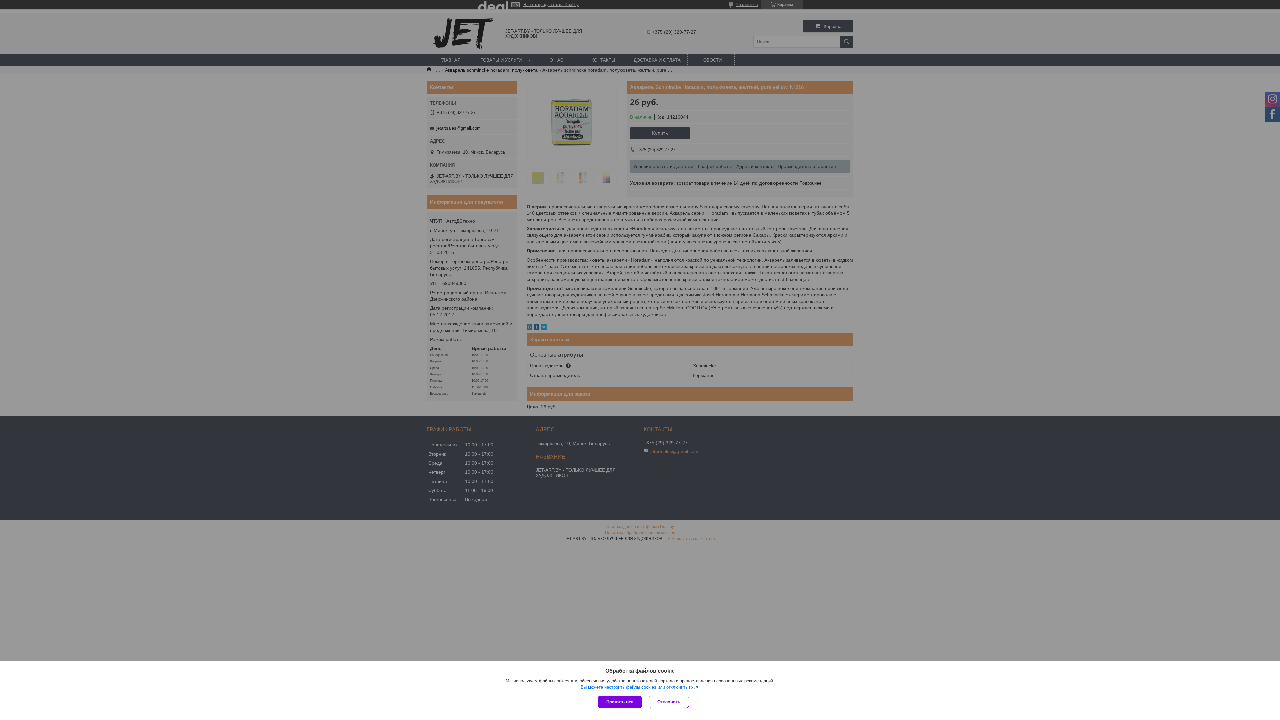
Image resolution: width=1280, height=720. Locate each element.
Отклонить (668, 701)
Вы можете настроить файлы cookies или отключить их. (638, 687)
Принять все (619, 701)
